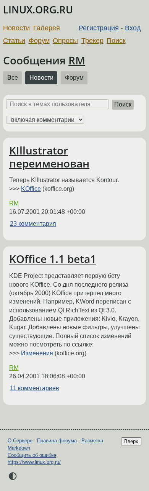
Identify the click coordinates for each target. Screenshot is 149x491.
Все (12, 77)
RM (76, 60)
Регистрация (99, 28)
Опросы (65, 40)
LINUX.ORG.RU (38, 9)
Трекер (92, 40)
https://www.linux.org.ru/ (34, 462)
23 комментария (33, 223)
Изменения (37, 353)
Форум (39, 40)
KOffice (31, 189)
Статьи (14, 40)
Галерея (46, 28)
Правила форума (57, 440)
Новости (16, 28)
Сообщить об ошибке (32, 455)
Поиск (116, 40)
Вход (133, 28)
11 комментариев (34, 388)
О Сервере (20, 440)
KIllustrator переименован (49, 157)
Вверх (131, 441)
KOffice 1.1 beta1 (52, 258)
